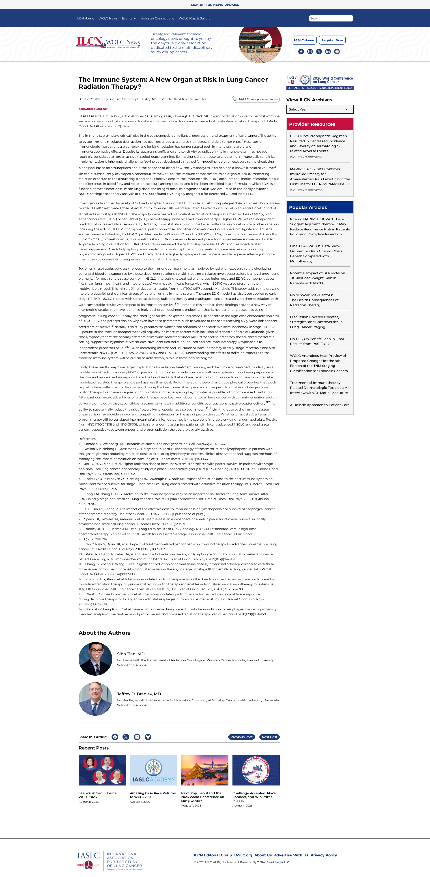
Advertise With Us (291, 855)
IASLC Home (304, 40)
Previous (238, 737)
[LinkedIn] (328, 51)
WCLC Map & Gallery (194, 18)
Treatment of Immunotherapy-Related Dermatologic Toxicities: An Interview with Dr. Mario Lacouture (320, 388)
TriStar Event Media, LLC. (273, 862)
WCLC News (108, 18)
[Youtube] (337, 51)
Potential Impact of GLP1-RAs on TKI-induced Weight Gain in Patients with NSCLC (317, 278)
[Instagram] (310, 51)
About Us (263, 855)
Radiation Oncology (93, 109)
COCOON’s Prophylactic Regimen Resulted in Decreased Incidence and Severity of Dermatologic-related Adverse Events (318, 143)
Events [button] (127, 18)
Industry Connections (157, 18)
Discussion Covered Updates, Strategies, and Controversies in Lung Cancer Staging (316, 322)
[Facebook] (301, 51)
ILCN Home (85, 18)
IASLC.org (243, 855)
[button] (350, 17)
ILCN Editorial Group (213, 855)
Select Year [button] (298, 109)
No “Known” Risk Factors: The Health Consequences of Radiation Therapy (314, 300)
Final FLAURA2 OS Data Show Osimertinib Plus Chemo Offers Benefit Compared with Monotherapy (316, 253)
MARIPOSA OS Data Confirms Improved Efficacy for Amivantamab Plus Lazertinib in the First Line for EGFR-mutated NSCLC (320, 176)
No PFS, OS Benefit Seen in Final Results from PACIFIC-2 (317, 341)
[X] (319, 51)
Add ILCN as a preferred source (258, 99)
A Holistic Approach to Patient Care (320, 405)
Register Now (332, 40)
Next (265, 737)
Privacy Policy (324, 855)
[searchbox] (331, 18)
